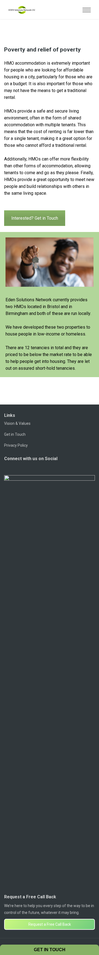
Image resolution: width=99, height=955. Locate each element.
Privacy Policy (16, 445)
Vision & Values (17, 423)
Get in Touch (15, 434)
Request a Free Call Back (49, 924)
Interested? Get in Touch (34, 218)
